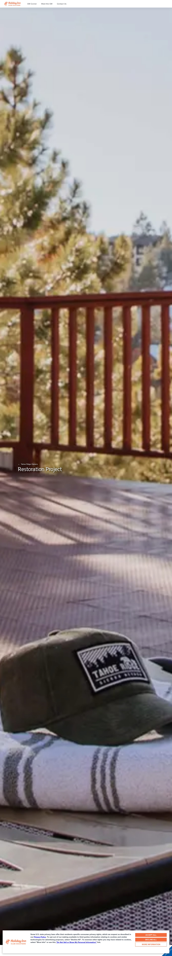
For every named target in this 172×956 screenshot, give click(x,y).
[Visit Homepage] (14, 4)
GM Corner (32, 4)
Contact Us (61, 4)
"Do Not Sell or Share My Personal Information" (76, 942)
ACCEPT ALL (151, 935)
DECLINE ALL (151, 940)
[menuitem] (34, 4)
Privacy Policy (40, 937)
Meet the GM (47, 4)
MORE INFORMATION (151, 944)
